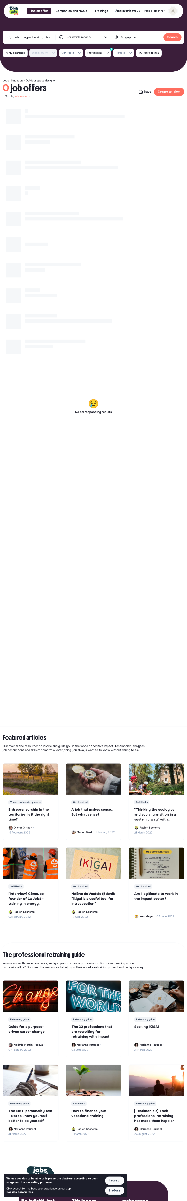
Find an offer (38, 11)
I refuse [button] (115, 1190)
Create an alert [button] (169, 92)
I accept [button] (115, 1180)
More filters (151, 53)
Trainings (101, 11)
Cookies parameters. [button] (20, 1192)
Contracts (68, 52)
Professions (99, 51)
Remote (120, 52)
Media (119, 11)
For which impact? (79, 37)
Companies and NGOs (71, 11)
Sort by (16, 96)
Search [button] (172, 37)
